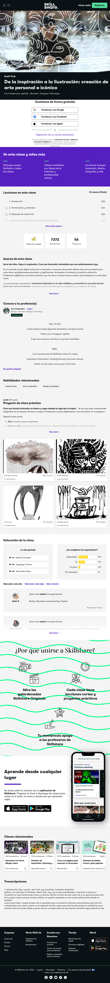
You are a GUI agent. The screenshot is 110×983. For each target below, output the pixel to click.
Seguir (30, 309)
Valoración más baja (34, 584)
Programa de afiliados (31, 940)
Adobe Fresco (11, 386)
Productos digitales (76, 945)
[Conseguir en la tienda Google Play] (40, 808)
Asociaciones (31, 945)
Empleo (7, 942)
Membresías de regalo (74, 940)
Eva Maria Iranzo (10, 475)
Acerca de (8, 939)
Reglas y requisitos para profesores (54, 955)
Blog (6, 950)
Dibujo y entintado (51, 386)
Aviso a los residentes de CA (56, 973)
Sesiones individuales (73, 949)
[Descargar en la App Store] (15, 808)
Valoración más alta (12, 584)
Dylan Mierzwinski (38, 869)
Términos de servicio (62, 140)
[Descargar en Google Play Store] (98, 948)
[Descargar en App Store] (98, 941)
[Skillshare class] (16, 847)
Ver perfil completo (12, 369)
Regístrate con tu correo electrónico (55, 134)
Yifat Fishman (15, 628)
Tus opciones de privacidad (79, 970)
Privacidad (50, 970)
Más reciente (52, 584)
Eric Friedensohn (22, 309)
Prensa (7, 946)
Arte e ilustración (30, 386)
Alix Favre (8, 522)
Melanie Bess (62, 869)
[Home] (51, 5)
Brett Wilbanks (63, 475)
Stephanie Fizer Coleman (93, 869)
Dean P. (15, 601)
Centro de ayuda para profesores (54, 949)
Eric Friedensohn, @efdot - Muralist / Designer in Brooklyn (32, 93)
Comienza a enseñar (52, 943)
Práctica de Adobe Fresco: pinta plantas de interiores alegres (93, 863)
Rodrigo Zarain (63, 522)
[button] (4, 5)
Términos (61, 970)
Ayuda (40, 970)
